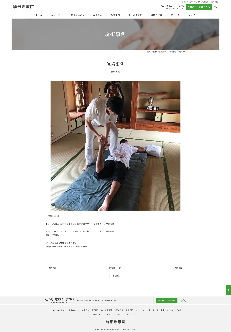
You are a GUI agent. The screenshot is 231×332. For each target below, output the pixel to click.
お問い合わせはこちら (198, 6)
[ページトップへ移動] (183, 300)
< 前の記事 (52, 268)
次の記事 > (179, 268)
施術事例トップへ (115, 268)
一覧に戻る (115, 276)
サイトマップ (132, 314)
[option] (115, 146)
